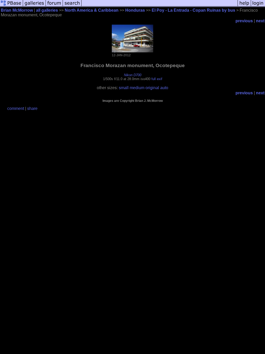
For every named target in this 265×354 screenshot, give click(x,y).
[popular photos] (160, 6)
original (152, 88)
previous (244, 21)
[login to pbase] (258, 6)
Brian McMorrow (17, 10)
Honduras (135, 10)
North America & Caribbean (92, 10)
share (32, 108)
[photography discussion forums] (54, 6)
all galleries (47, 10)
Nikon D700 (132, 75)
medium (137, 88)
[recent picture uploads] (34, 6)
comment (15, 108)
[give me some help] (244, 6)
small (124, 88)
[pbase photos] (11, 6)
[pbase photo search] (72, 6)
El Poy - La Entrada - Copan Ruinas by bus (193, 10)
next (260, 21)
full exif (156, 79)
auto (164, 88)
